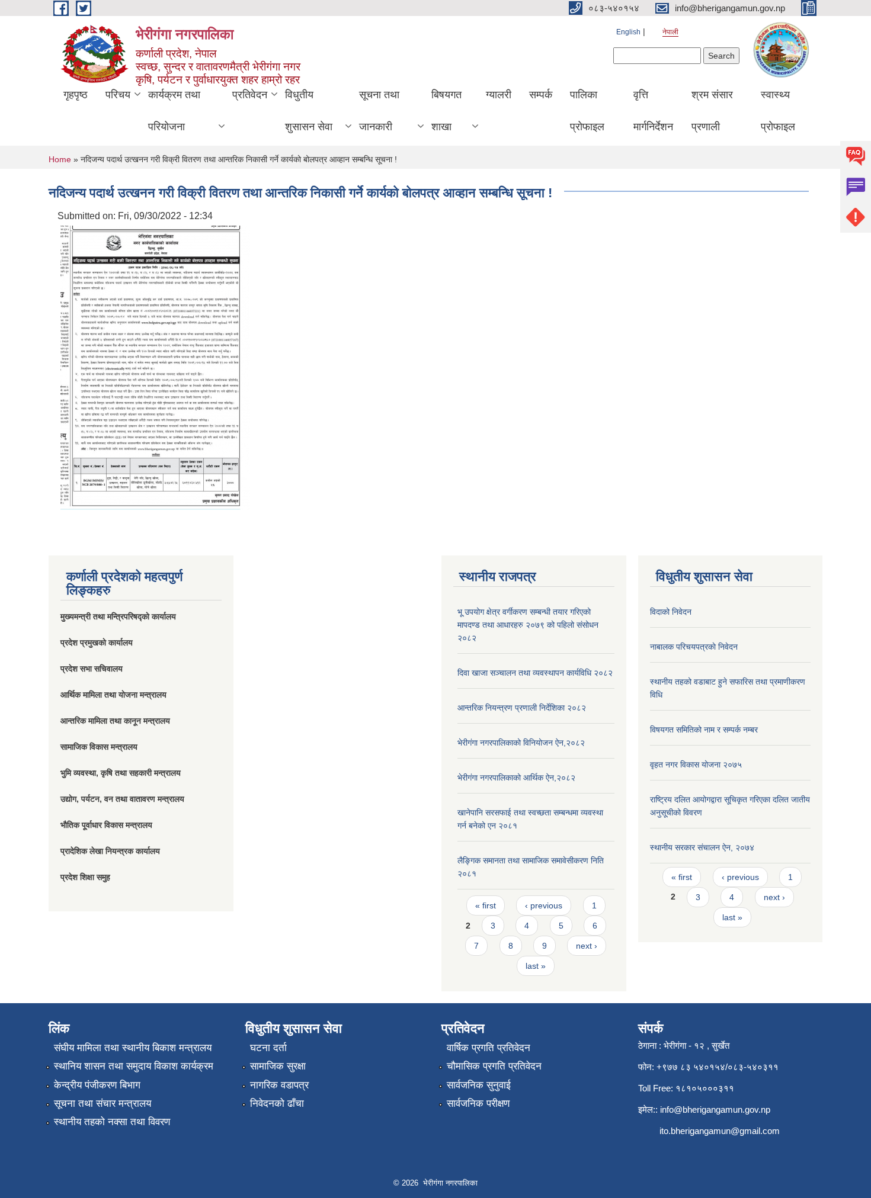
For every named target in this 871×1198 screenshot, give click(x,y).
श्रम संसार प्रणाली (712, 111)
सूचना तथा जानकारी (379, 111)
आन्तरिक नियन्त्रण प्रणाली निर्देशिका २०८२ (521, 707)
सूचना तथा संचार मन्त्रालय (102, 1103)
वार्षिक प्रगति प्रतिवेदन (488, 1048)
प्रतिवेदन (249, 95)
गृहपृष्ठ (75, 95)
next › (586, 945)
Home (60, 159)
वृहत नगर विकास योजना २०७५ (696, 764)
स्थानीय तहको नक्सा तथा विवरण (112, 1122)
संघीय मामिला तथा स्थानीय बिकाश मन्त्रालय (133, 1048)
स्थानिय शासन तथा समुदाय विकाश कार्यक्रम (133, 1066)
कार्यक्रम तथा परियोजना (174, 111)
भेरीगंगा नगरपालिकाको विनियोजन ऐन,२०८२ (521, 742)
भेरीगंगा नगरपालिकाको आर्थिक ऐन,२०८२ (516, 777)
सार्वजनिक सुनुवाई (479, 1085)
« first (485, 905)
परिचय (117, 95)
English (628, 32)
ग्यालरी (498, 95)
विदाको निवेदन (670, 611)
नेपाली (670, 32)
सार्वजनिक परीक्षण (478, 1103)
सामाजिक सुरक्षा (278, 1066)
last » (536, 966)
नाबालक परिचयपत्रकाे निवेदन (694, 646)
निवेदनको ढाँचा (277, 1103)
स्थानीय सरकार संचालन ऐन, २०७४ (702, 847)
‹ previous (543, 905)
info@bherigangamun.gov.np (715, 1109)
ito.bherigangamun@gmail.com (719, 1131)
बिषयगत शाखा (446, 111)
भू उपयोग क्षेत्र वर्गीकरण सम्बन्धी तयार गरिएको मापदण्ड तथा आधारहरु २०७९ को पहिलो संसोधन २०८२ (527, 625)
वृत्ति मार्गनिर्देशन (653, 111)
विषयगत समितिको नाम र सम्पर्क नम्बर (704, 729)
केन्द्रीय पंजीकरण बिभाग (97, 1085)
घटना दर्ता (268, 1048)
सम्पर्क (540, 95)
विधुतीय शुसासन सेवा (308, 111)
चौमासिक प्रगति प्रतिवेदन (494, 1066)
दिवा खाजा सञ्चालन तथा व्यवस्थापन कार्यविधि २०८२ (535, 672)
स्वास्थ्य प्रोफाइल (778, 111)
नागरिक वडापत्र (279, 1085)
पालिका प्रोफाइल (587, 111)
